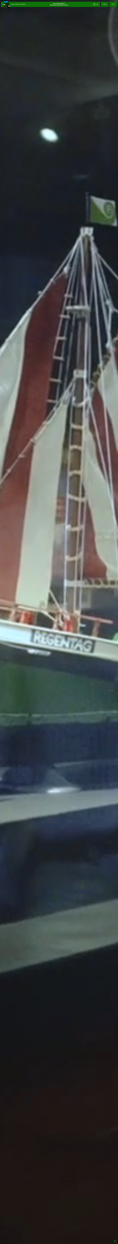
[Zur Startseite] (6, 4)
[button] (113, 4)
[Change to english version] (97, 4)
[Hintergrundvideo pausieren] (115, 1241)
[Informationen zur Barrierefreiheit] (94, 4)
